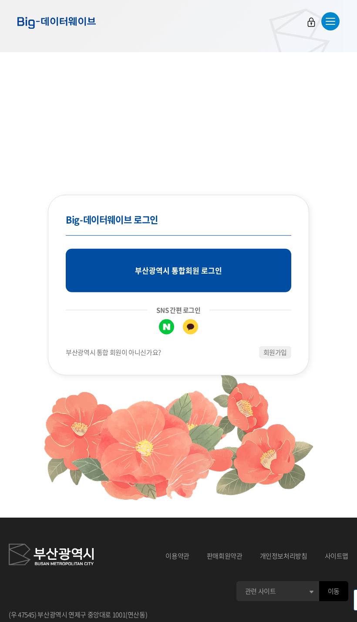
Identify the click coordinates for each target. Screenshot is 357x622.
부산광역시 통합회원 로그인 (178, 270)
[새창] (51, 556)
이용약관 (177, 556)
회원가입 (275, 352)
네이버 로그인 (166, 326)
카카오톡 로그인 (190, 326)
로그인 (311, 22)
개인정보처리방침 (283, 556)
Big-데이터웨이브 (56, 22)
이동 (334, 591)
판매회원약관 (224, 556)
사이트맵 (337, 556)
